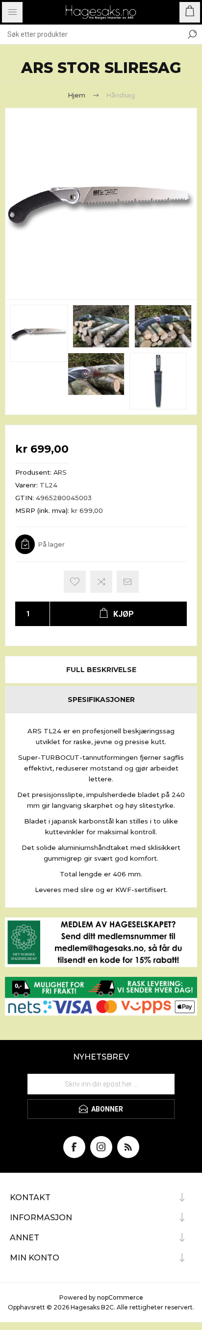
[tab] (101, 669)
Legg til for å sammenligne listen (101, 582)
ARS (60, 472)
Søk (192, 34)
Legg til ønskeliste (75, 582)
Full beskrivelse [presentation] (101, 669)
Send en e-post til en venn (128, 582)
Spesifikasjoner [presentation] (101, 699)
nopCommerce (120, 1297)
